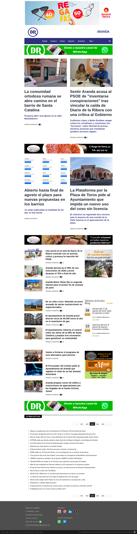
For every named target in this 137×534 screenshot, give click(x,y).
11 (87, 137)
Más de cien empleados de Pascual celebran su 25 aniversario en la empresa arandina (59, 464)
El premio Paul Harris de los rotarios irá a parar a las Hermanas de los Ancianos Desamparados (62, 467)
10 (63, 291)
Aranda (44, 41)
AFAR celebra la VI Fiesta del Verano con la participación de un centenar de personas (59, 452)
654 (97, 424)
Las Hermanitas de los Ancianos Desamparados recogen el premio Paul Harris (57, 443)
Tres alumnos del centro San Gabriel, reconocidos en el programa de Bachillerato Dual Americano (63, 455)
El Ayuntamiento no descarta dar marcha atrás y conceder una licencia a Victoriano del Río (61, 486)
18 (63, 342)
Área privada (38, 532)
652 (87, 424)
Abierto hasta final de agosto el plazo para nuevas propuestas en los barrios (44, 197)
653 (92, 424)
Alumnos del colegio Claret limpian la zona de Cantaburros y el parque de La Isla (57, 480)
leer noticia (95, 319)
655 (103, 424)
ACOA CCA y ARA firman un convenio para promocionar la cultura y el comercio (57, 473)
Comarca (53, 41)
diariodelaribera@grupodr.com (40, 525)
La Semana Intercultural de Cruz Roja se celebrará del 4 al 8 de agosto (54, 477)
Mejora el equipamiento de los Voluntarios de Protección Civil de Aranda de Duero (58, 431)
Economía (81, 41)
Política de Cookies (28, 532)
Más (91, 41)
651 (82, 424)
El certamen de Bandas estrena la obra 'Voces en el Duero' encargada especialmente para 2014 (63, 434)
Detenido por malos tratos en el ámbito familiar (46, 446)
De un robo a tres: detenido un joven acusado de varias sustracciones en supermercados (64, 304)
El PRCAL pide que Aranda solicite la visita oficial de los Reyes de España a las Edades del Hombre (64, 440)
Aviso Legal (5, 532)
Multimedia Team (120, 532)
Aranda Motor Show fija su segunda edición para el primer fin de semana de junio (64, 285)
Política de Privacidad (15, 532)
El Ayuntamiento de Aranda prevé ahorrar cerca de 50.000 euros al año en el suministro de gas (64, 319)
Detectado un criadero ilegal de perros (43, 483)
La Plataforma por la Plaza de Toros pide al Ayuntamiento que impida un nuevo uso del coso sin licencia (90, 199)
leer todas (109, 303)
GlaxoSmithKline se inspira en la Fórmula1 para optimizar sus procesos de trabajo (58, 461)
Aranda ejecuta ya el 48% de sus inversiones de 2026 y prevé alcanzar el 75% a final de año (62, 271)
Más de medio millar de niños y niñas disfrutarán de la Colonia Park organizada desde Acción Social (64, 437)
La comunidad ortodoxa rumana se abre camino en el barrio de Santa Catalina (42, 100)
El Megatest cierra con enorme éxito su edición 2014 (48, 489)
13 (63, 263)
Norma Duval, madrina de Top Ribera (43, 470)
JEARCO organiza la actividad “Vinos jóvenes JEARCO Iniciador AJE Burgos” (56, 458)
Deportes (71, 41)
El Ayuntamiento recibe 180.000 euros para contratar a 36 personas (53, 449)
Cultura (62, 41)
